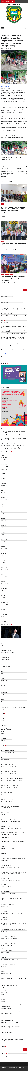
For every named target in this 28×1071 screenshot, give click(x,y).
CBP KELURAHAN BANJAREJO (7, 801)
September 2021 (4, 551)
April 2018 (3, 609)
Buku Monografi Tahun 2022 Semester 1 (9, 766)
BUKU (2, 645)
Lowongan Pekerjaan (5, 666)
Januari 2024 (3, 494)
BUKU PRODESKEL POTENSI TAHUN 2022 (9, 787)
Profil (2, 682)
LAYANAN (7, 159)
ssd (1, 997)
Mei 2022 (3, 532)
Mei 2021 (3, 560)
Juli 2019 (3, 590)
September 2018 (4, 604)
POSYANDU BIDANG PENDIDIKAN (8, 936)
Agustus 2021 (4, 553)
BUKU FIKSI (3, 762)
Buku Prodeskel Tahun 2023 (6, 792)
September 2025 (4, 466)
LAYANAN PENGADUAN (6, 891)
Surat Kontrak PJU (4, 1015)
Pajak (2, 673)
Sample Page (3, 987)
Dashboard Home (4, 817)
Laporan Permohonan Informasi (7, 888)
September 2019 (4, 586)
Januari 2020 (3, 579)
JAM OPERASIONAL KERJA (6, 865)
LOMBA (8, 707)
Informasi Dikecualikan (5, 654)
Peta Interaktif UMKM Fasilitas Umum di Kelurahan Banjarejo (13, 929)
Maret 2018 (3, 611)
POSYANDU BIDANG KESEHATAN (8, 931)
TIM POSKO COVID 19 (15, 157)
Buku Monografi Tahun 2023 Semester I (9, 771)
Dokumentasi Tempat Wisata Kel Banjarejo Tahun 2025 (12, 832)
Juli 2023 (3, 504)
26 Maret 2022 (5, 86)
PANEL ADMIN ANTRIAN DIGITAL (8, 904)
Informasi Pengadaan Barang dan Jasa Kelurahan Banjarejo (13, 858)
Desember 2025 (4, 462)
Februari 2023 (4, 513)
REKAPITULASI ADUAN (5, 976)
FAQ (2, 839)
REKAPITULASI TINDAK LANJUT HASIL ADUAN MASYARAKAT (13, 978)
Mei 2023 (3, 508)
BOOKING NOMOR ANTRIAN (7, 759)
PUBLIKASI (3, 969)
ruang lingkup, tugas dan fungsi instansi (9, 985)
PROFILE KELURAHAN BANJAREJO (8, 964)
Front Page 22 (4, 846)
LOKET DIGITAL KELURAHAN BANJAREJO (9, 893)
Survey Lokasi (4, 692)
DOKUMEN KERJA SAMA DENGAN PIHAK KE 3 (10, 821)
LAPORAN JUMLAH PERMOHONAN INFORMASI (10, 880)
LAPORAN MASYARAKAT (6, 878)
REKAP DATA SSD (4, 971)
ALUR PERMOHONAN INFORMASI (8, 752)
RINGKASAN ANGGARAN (6, 983)
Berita (7, 157)
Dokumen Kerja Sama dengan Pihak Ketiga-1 (10, 824)
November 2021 (4, 546)
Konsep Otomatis (4, 875)
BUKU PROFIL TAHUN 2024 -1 (7, 799)
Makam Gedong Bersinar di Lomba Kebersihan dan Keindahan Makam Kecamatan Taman (13, 244)
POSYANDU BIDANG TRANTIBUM (8, 943)
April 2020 (3, 572)
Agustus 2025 (4, 469)
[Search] (26, 28)
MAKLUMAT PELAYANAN (6, 895)
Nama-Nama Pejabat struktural (7, 668)
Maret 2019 (3, 600)
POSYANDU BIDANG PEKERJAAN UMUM (9, 933)
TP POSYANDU (4, 1030)
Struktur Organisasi (5, 687)
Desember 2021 (4, 544)
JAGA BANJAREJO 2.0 (5, 862)
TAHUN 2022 (3, 1018)
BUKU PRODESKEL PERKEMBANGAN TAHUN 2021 (11, 780)
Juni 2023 (3, 506)
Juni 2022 (3, 530)
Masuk (2, 718)
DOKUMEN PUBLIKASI (5, 826)
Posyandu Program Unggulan (7, 950)
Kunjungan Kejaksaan (5, 661)
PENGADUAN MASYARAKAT (7, 919)
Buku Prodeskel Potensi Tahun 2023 (8, 790)
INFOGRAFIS (3, 853)
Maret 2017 (3, 621)
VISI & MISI (3, 1043)
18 (5, 353)
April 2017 (3, 618)
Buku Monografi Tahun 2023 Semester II (9, 773)
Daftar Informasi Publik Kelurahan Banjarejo (10, 804)
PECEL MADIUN (4, 908)
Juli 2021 (3, 555)
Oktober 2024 (4, 487)
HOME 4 (2, 851)
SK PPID (2, 994)
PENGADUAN (4, 917)
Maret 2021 (3, 565)
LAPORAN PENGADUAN (6, 886)
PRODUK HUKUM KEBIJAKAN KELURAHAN (9, 959)
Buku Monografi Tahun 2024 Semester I (9, 776)
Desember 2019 (4, 581)
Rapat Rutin (3, 685)
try (1, 1034)
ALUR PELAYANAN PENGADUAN (7, 750)
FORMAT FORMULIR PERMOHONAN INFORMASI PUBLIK (12, 841)
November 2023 (4, 497)
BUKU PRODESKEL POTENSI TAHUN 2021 (9, 785)
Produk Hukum (4, 680)
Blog (2, 754)
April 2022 (3, 534)
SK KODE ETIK (4, 992)
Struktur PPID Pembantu (6, 690)
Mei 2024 (3, 492)
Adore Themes (9, 1069)
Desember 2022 (4, 515)
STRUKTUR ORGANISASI (6, 1006)
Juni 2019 (3, 593)
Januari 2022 (3, 541)
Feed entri (3, 720)
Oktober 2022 (4, 520)
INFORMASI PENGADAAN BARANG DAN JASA (10, 855)
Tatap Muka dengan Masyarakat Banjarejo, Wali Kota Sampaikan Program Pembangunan (13, 277)
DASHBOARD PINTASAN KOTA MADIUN (9, 819)
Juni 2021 (3, 558)
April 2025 (3, 478)
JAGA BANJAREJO (4, 860)
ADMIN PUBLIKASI (4, 748)
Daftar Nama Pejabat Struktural (7, 810)
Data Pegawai (4, 647)
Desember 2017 (4, 616)
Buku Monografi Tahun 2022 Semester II (9, 769)
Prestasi (2, 678)
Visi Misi (2, 701)
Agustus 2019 (4, 588)
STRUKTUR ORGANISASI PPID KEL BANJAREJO (10, 1011)
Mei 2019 (3, 595)
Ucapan (2, 699)
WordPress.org (4, 725)
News (2, 671)
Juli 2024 (3, 490)
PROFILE (3, 962)
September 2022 (4, 522)
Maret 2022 (3, 537)
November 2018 (4, 602)
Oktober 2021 (4, 548)
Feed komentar (4, 722)
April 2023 (3, 511)
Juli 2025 (3, 471)
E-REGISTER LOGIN (5, 837)
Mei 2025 (3, 476)
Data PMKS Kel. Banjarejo (6, 650)
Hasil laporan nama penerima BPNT (8, 652)
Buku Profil (3, 794)
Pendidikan (3, 675)
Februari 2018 (4, 614)
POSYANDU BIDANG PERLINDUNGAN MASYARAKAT (12, 938)
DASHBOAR (3, 814)
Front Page (3, 844)
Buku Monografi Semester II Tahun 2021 (9, 764)
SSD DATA (3, 999)
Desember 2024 (4, 483)
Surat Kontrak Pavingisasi (6, 1013)
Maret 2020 (3, 574)
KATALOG (3, 869)
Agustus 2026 (4, 457)
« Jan (2, 360)
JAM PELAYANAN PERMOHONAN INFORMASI (10, 867)
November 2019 (4, 583)
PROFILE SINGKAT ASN (5, 966)
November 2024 (4, 485)
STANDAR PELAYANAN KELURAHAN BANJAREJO (11, 1004)
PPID (2, 954)
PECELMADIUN (4, 911)
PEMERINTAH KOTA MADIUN (18, 707)
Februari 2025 (4, 480)
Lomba (2, 664)
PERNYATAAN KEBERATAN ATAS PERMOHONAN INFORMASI (13, 926)
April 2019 (3, 597)
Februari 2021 (4, 567)
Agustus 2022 (4, 525)
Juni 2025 (3, 473)
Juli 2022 (3, 527)
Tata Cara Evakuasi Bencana (7, 1020)
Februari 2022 (4, 539)
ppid (17, 48)
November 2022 (4, 518)
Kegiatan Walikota (9, 274)
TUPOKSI (3, 1037)
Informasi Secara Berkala (6, 657)
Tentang (2, 694)
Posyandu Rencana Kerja (6, 952)
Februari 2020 (4, 576)
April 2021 (3, 562)
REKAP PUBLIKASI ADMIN (6, 973)
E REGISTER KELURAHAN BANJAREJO (9, 834)
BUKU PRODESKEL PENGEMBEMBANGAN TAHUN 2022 (12, 778)
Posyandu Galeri (4, 948)
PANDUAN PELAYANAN (6, 901)
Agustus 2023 (4, 501)
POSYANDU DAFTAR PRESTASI (7, 945)
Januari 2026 (3, 459)
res (1, 980)
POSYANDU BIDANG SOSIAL (7, 940)
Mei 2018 (3, 607)
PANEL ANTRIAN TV (5, 906)
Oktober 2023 (4, 499)
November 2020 (4, 569)
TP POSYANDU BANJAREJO (6, 1032)
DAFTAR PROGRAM (5, 812)
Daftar (2, 715)
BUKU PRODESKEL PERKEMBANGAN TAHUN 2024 (11, 783)
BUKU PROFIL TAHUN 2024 (6, 797)
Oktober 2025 (4, 464)
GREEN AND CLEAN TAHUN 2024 (8, 848)
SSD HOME (3, 1001)
